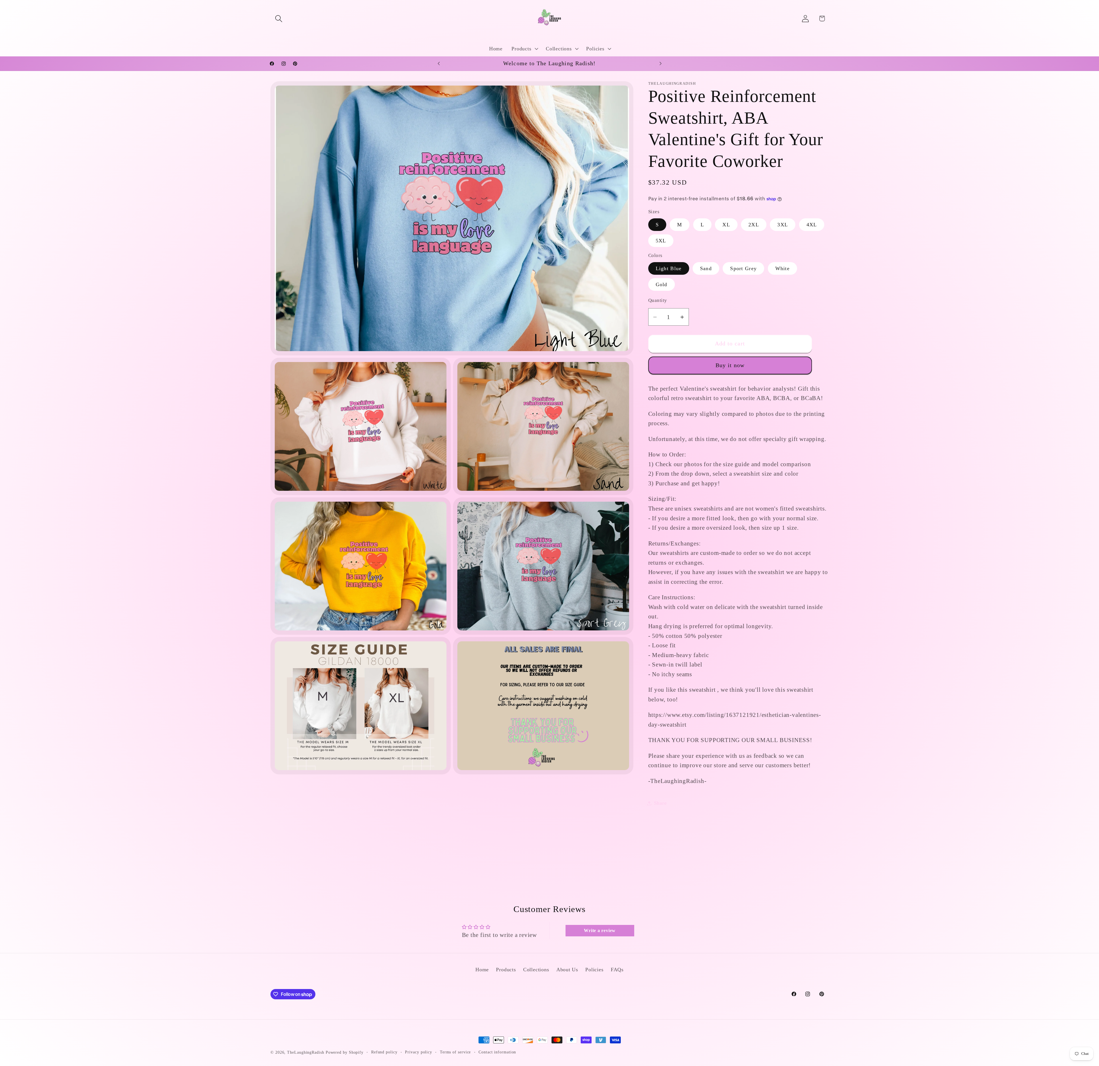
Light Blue (669, 268)
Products (506, 969)
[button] (278, 18)
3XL (782, 225)
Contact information (497, 1052)
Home (482, 969)
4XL (812, 225)
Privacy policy (418, 1052)
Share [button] (660, 803)
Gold (661, 284)
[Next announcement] (660, 63)
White (782, 268)
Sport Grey (743, 268)
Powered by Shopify (344, 1052)
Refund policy (384, 1052)
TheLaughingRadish (305, 1052)
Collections (536, 969)
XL (726, 225)
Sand (706, 268)
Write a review (600, 930)
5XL (661, 241)
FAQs (617, 969)
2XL (753, 225)
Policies (594, 969)
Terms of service (455, 1052)
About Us (567, 969)
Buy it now (730, 365)
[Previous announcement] (438, 63)
